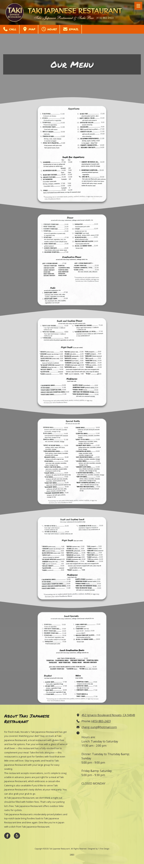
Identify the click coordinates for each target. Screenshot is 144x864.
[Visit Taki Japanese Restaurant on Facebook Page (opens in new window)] (7, 836)
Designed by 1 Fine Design (98, 848)
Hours (51, 29)
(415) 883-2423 (101, 721)
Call (12, 29)
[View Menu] (138, 6)
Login (72, 854)
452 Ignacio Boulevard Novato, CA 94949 (108, 715)
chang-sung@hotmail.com (99, 727)
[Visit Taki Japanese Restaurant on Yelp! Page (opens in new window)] (17, 836)
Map (31, 29)
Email (73, 29)
